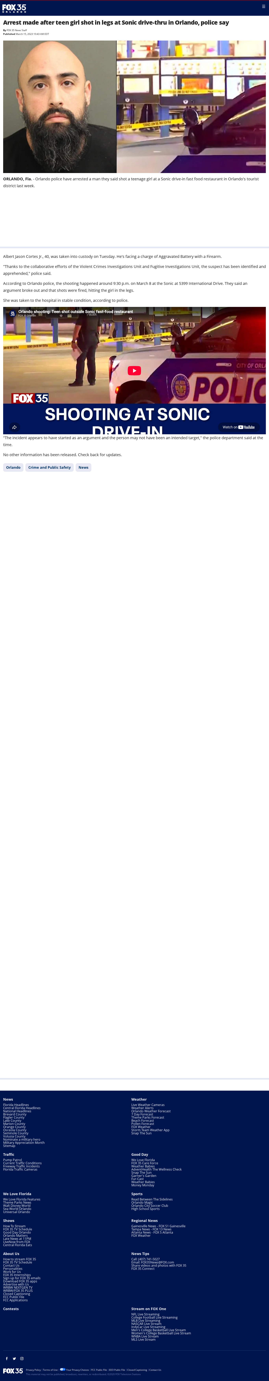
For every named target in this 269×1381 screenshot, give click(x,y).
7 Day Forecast (142, 1114)
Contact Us (11, 1265)
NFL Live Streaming (145, 1314)
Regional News (144, 1220)
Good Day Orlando (17, 1232)
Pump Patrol (12, 1160)
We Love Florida (143, 1160)
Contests (11, 1308)
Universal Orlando (16, 1212)
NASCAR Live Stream (146, 1324)
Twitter (14, 1358)
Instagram (22, 1358)
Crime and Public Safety (49, 467)
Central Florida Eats (17, 1245)
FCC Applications (15, 1300)
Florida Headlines (16, 1105)
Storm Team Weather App (150, 1130)
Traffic (8, 1154)
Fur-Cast (137, 1179)
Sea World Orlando (17, 1209)
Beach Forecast (142, 1120)
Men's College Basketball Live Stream (158, 1330)
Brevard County (14, 1114)
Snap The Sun (141, 1133)
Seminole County (15, 1133)
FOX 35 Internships (17, 1275)
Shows (8, 1220)
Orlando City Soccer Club (149, 1205)
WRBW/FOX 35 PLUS (18, 1290)
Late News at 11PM (17, 1239)
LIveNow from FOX (16, 1242)
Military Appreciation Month (24, 1142)
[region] (134, 217)
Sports (137, 1193)
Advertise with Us (16, 1284)
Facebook (7, 1358)
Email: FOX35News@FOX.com (152, 1262)
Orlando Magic (142, 1202)
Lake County (12, 1120)
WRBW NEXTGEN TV (17, 1287)
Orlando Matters (15, 1235)
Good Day (139, 1154)
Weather (139, 1099)
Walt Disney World (17, 1205)
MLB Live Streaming (145, 1320)
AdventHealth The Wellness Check (156, 1169)
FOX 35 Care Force (144, 1163)
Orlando (13, 467)
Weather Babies (143, 1166)
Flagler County (13, 1117)
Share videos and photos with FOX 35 (158, 1265)
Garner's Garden (143, 1176)
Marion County (14, 1124)
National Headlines (17, 1111)
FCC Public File (13, 1297)
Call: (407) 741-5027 (145, 1259)
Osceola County (14, 1130)
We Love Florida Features (21, 1199)
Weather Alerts (142, 1108)
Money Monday (142, 1185)
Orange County (14, 1127)
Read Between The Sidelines (152, 1199)
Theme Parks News (17, 1202)
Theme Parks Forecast (147, 1117)
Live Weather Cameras (148, 1105)
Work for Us (12, 1272)
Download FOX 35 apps (20, 1281)
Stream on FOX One (148, 1308)
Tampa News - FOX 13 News (151, 1229)
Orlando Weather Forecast (151, 1111)
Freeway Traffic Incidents (21, 1166)
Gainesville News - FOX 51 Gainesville (158, 1226)
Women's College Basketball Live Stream (161, 1333)
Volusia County (14, 1136)
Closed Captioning (16, 1294)
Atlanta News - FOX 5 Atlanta (152, 1232)
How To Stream (14, 1226)
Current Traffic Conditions (22, 1163)
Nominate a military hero (21, 1139)
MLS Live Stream (143, 1339)
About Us (11, 1253)
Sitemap (9, 1146)
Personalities (12, 1268)
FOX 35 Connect (143, 1268)
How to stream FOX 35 (19, 1259)
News (83, 467)
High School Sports (145, 1209)
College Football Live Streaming (154, 1317)
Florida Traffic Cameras (20, 1169)
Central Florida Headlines (22, 1108)
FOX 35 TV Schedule (17, 1229)
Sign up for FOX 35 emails (22, 1278)
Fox (14, 8)
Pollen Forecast (142, 1124)
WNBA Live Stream (145, 1336)
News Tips (140, 1253)
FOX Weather (141, 1127)
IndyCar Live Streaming (148, 1327)
